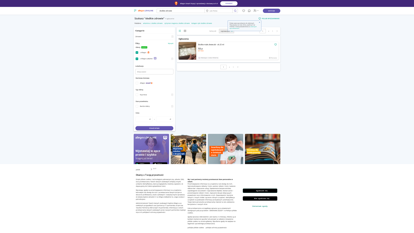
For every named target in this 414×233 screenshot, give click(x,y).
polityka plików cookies (196, 228)
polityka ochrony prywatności (216, 228)
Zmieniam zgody (260, 206)
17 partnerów (170, 205)
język (154, 168)
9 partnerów (163, 208)
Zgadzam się (262, 191)
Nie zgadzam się (261, 198)
